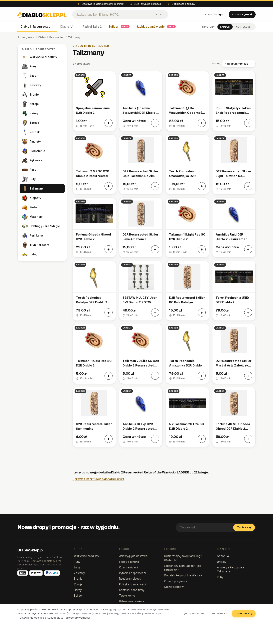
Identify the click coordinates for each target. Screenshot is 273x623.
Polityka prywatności (132, 584)
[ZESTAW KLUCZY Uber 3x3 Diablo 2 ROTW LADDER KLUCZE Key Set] (140, 290)
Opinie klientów (174, 586)
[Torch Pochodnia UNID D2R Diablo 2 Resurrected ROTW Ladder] (233, 290)
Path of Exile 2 (92, 26)
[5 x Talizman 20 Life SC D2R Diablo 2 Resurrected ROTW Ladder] (187, 417)
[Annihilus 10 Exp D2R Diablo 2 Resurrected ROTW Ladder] (140, 417)
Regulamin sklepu (130, 578)
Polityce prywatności (77, 617)
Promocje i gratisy (175, 581)
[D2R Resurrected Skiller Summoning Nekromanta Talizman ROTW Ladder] (94, 417)
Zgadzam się (243, 613)
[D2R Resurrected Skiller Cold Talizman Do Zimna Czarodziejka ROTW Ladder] (140, 164)
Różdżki (35, 132)
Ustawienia (219, 613)
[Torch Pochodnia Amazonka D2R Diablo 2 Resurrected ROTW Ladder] (187, 354)
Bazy (33, 75)
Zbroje (34, 104)
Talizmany (37, 188)
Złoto (33, 207)
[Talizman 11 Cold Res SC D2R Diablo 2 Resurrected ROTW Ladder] (94, 354)
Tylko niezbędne (193, 613)
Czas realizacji (128, 567)
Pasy (33, 169)
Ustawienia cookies (131, 601)
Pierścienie (37, 151)
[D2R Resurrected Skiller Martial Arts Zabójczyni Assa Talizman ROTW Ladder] (233, 354)
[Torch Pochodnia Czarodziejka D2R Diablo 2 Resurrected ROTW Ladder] (187, 164)
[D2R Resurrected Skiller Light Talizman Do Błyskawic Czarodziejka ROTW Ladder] (233, 164)
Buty (33, 179)
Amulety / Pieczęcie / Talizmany (230, 569)
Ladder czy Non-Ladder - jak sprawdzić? (182, 567)
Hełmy (34, 113)
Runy (33, 66)
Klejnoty (35, 198)
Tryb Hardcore (40, 245)
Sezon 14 (223, 556)
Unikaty (221, 561)
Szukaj (159, 14)
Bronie (34, 94)
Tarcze (34, 122)
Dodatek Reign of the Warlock (183, 575)
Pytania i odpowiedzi (132, 573)
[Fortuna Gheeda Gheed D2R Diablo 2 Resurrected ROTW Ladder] (94, 227)
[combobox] (112, 14)
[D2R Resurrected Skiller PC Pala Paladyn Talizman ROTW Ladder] (187, 290)
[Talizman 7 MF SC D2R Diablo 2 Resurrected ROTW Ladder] (94, 164)
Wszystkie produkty (43, 57)
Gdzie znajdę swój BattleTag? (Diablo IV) (183, 558)
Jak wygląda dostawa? (133, 556)
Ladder (225, 26)
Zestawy (35, 85)
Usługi (34, 254)
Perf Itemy (37, 235)
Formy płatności (129, 561)
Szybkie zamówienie (155, 26)
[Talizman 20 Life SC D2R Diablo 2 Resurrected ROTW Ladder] (140, 354)
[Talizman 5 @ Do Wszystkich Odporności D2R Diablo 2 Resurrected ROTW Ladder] (187, 101)
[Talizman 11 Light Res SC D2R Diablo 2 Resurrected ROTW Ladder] (187, 227)
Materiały (36, 216)
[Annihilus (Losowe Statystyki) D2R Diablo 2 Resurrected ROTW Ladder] (140, 101)
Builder (118, 26)
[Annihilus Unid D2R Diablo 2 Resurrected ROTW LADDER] (233, 227)
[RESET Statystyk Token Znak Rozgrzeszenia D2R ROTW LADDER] (233, 101)
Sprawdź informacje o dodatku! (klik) (98, 479)
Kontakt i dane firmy (131, 590)
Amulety (35, 141)
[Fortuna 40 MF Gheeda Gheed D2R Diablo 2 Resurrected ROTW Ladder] (233, 417)
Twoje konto (127, 595)
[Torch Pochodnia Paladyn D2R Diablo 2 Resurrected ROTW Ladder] (94, 290)
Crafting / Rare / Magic (45, 226)
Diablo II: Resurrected (35, 26)
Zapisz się (244, 527)
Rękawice (36, 160)
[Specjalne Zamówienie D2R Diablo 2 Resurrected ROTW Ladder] (94, 101)
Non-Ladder (244, 26)
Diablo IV (66, 26)
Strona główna (26, 37)
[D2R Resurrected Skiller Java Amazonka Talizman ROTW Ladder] (140, 227)
